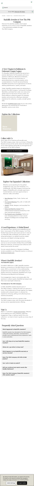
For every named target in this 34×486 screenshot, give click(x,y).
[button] (17, 329)
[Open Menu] (2, 3)
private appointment (19, 311)
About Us (9, 15)
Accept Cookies (22, 483)
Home (3, 15)
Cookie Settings (11, 483)
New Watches (9, 198)
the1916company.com (14, 103)
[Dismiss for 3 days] (32, 11)
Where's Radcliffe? (19, 15)
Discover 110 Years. (20, 11)
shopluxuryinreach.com (7, 252)
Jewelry (7, 205)
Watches (11, 201)
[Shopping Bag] (32, 3)
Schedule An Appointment (15, 151)
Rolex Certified (12, 208)
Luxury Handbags (13, 214)
